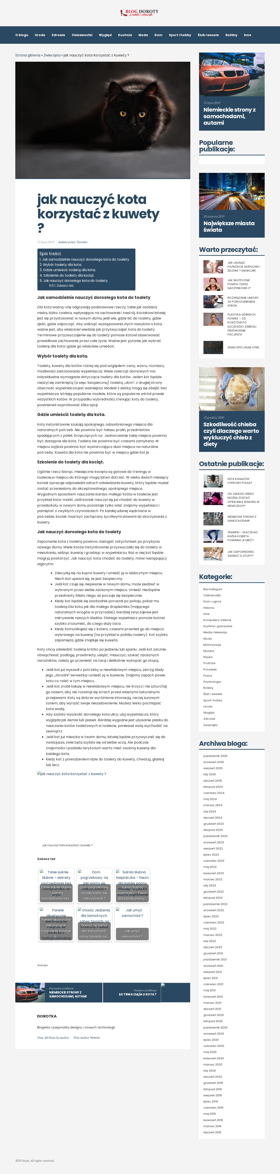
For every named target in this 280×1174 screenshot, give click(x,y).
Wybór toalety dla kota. (62, 264)
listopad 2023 (213, 830)
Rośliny (231, 35)
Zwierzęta (52, 55)
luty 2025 (209, 774)
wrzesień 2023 (213, 842)
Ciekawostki (82, 35)
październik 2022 (215, 904)
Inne (247, 35)
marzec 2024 (212, 805)
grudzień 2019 (213, 1083)
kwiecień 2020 (213, 1058)
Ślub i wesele (208, 35)
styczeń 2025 (212, 781)
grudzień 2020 (213, 1015)
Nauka (208, 657)
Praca (207, 676)
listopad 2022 (213, 898)
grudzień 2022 (213, 892)
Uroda (40, 35)
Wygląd (105, 35)
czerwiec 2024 (213, 793)
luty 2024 (209, 812)
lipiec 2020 (211, 1040)
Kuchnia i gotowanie (217, 626)
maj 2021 (209, 990)
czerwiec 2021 (213, 984)
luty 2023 (209, 886)
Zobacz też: (65, 286)
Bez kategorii (212, 589)
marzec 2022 (212, 935)
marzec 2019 (212, 1126)
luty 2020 (209, 1071)
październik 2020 (215, 1028)
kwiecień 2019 (213, 1120)
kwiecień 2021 (213, 997)
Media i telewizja (215, 632)
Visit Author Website (86, 1037)
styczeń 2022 (212, 947)
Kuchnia (125, 35)
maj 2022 (210, 929)
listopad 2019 (212, 1089)
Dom (158, 35)
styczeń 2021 (212, 1009)
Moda (143, 35)
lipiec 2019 (210, 1102)
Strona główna (27, 55)
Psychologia (212, 682)
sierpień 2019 (212, 1095)
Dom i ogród (212, 602)
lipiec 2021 (210, 978)
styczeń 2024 (212, 818)
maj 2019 (209, 1114)
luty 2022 (209, 941)
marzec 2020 (212, 1065)
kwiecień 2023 (213, 873)
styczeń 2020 (212, 1077)
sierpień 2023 (213, 849)
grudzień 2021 (213, 953)
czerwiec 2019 (213, 1108)
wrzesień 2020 (213, 1034)
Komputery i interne (217, 620)
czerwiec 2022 (213, 923)
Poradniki (210, 670)
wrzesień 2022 (213, 910)
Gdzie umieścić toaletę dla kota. (69, 270)
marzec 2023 (212, 879)
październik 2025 (215, 756)
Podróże (209, 663)
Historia (208, 608)
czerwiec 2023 (213, 861)
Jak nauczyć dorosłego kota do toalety (75, 280)
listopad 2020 (213, 1021)
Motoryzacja (212, 645)
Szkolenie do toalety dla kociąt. (69, 275)
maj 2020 (210, 1052)
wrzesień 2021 (213, 966)
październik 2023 (215, 836)
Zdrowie (58, 35)
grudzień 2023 (213, 824)
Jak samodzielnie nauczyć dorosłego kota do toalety (85, 259)
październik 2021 (215, 960)
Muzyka (208, 651)
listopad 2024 (213, 787)
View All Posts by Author (53, 1037)
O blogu (21, 35)
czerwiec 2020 (213, 1046)
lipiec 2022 (211, 916)
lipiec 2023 (211, 855)
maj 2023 (210, 867)
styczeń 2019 (212, 1132)
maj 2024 (210, 799)
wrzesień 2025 (213, 762)
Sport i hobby (180, 35)
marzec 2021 (212, 1003)
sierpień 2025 (213, 768)
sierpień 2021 (212, 972)
